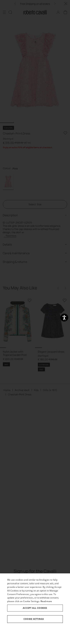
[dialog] (35, 600)
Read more (46, 601)
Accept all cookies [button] (35, 607)
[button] (35, 619)
